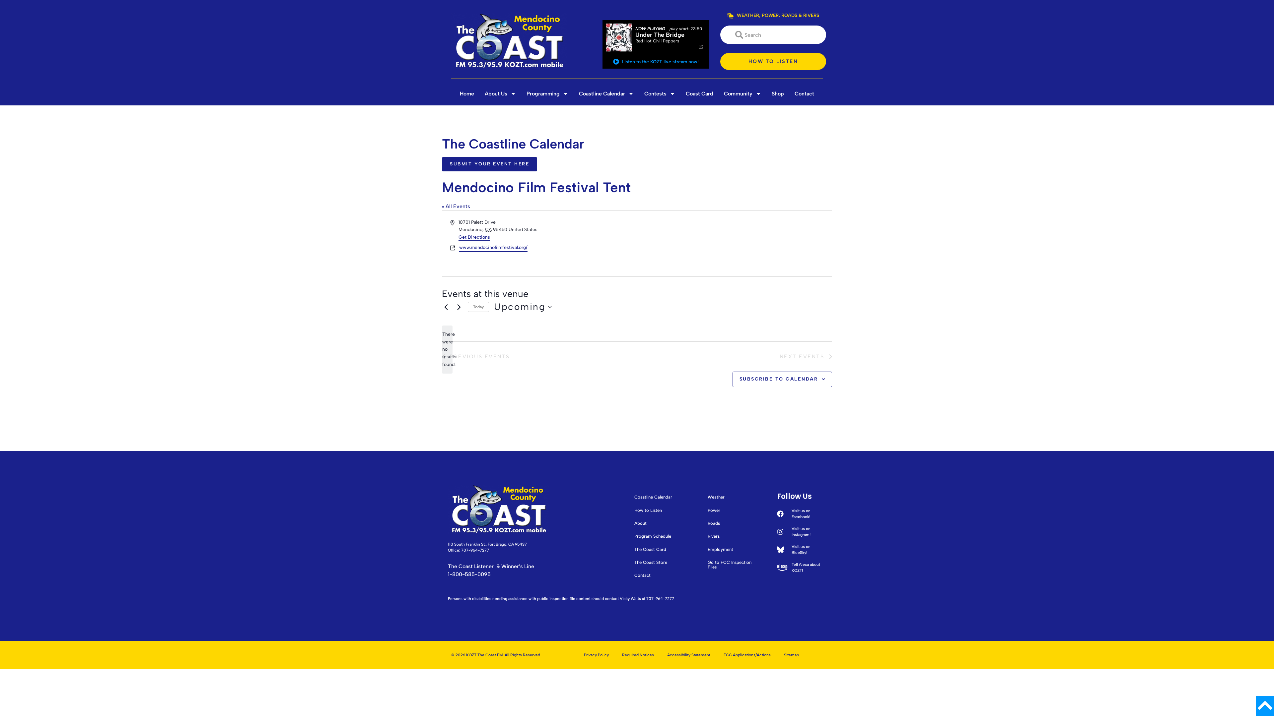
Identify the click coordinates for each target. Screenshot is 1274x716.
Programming (543, 93)
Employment (720, 549)
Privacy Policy (596, 655)
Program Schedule (652, 536)
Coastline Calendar (602, 93)
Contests (655, 93)
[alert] (447, 350)
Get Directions (474, 237)
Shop (778, 93)
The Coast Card (650, 549)
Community (738, 93)
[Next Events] (459, 307)
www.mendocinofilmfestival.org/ (493, 247)
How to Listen (648, 510)
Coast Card (699, 93)
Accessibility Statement (688, 655)
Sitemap (791, 655)
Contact (804, 93)
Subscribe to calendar (779, 379)
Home (467, 93)
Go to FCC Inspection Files (729, 564)
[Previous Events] (446, 307)
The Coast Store (650, 562)
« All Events (456, 206)
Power (714, 510)
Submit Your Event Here (489, 164)
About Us (496, 93)
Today (478, 307)
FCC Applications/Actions (747, 655)
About (640, 523)
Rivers (714, 536)
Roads (714, 523)
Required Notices (638, 655)
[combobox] (773, 35)
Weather (716, 497)
